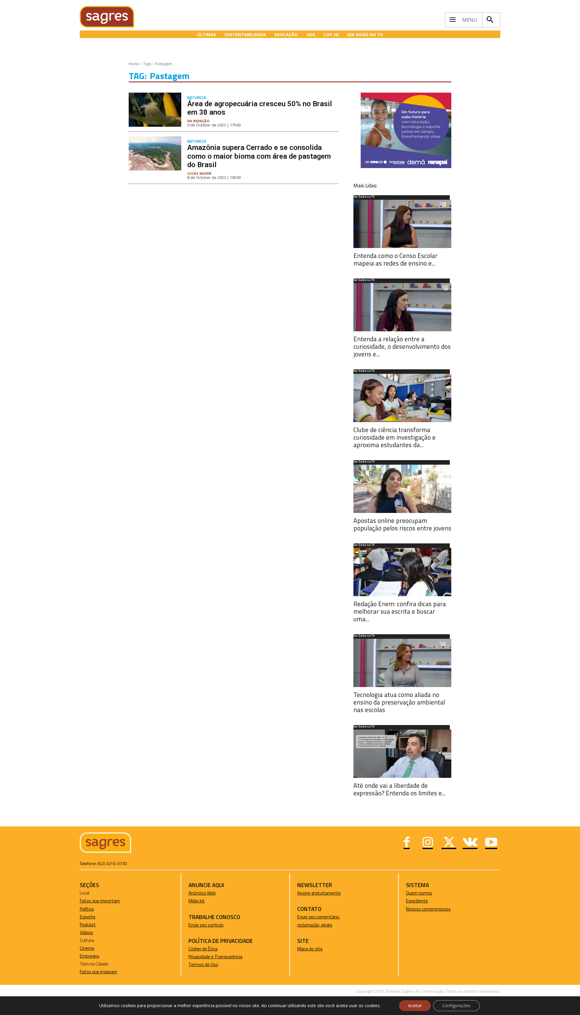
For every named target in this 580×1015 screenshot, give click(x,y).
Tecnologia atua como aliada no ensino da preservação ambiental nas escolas (399, 702)
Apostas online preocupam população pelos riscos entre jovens (402, 524)
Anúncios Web (202, 892)
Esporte (87, 916)
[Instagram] (428, 843)
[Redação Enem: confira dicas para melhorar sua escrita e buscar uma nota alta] (402, 572)
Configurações (456, 1005)
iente (423, 900)
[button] (489, 20)
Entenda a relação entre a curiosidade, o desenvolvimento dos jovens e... (402, 346)
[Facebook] (407, 843)
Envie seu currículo (206, 924)
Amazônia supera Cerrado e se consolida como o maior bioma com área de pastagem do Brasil (259, 156)
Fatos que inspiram (98, 971)
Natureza (196, 98)
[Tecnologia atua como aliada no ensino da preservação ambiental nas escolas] (402, 663)
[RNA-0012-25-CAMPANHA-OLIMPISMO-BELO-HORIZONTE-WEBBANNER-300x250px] (406, 166)
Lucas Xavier (199, 173)
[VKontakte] (470, 843)
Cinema (87, 948)
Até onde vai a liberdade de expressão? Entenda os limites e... (399, 789)
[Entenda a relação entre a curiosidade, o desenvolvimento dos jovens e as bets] (402, 307)
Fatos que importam (100, 900)
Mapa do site (310, 948)
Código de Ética (203, 948)
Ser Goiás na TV (364, 197)
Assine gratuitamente (319, 892)
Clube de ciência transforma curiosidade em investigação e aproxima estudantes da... (394, 437)
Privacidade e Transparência (215, 956)
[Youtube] (491, 843)
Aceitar (415, 1005)
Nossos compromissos (428, 908)
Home (134, 63)
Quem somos (419, 892)
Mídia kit (196, 900)
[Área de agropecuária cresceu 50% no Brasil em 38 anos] (155, 110)
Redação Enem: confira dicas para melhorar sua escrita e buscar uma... (399, 611)
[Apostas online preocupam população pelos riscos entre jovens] (402, 489)
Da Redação (198, 121)
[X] (449, 843)
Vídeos (86, 932)
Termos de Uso (203, 964)
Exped (412, 900)
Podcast (88, 924)
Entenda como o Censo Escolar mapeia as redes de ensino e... (395, 259)
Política (87, 908)
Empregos (89, 956)
